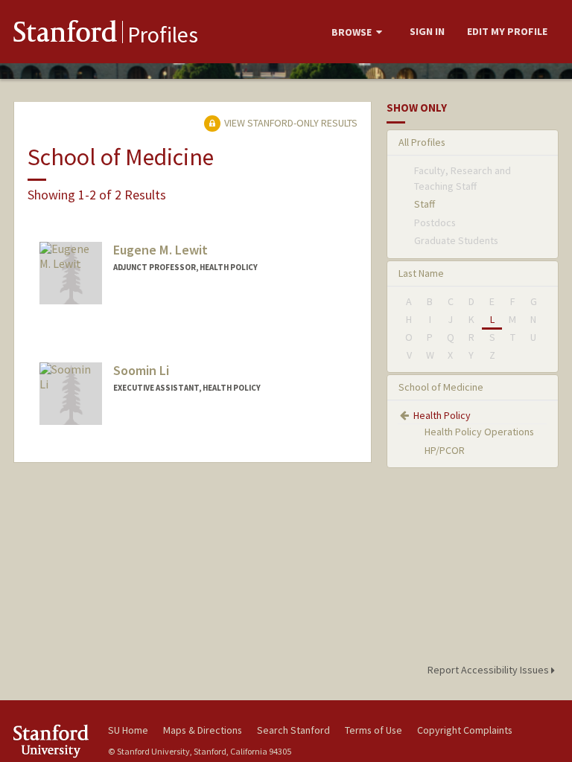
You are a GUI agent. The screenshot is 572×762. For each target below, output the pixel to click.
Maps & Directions (202, 730)
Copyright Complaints (464, 730)
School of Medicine (440, 387)
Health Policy (442, 415)
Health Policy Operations (479, 431)
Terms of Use (373, 730)
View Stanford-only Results (290, 122)
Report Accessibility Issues (489, 669)
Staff (424, 204)
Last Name (421, 273)
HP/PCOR (445, 450)
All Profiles (421, 142)
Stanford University (52, 741)
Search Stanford (293, 730)
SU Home (128, 730)
